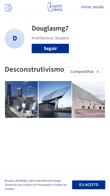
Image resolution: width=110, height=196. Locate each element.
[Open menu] (8, 7)
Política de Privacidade (37, 185)
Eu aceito (88, 185)
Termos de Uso (13, 185)
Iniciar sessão (92, 7)
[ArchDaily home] (55, 7)
